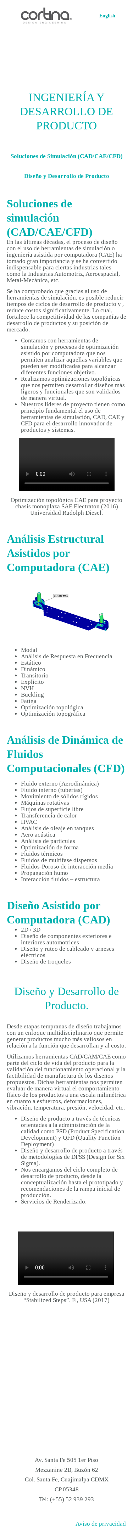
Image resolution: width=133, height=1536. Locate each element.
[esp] (46, 16)
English (107, 15)
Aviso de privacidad (101, 1523)
